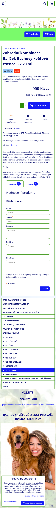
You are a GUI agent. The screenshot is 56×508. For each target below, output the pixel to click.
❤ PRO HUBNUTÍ (10, 358)
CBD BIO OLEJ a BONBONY (14, 324)
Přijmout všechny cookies (32, 503)
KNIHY (5, 386)
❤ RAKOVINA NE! (10, 374)
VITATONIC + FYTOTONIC (13, 329)
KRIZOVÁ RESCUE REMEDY (14, 308)
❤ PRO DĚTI (8, 337)
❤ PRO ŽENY (8, 345)
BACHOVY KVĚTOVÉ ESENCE (14, 300)
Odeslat (45, 289)
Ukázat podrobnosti (10, 502)
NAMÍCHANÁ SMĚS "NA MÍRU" (16, 304)
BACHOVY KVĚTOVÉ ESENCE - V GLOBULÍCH (21, 312)
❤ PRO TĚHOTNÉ (10, 341)
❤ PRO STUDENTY (10, 349)
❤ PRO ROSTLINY (10, 370)
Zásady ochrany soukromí (34, 496)
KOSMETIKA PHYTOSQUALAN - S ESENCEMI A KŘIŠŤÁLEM (27, 378)
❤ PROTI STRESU (10, 366)
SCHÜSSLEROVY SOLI (11, 320)
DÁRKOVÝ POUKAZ (11, 333)
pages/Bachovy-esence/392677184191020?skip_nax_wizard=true (28, 405)
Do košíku (40, 105)
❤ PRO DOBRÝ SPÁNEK (12, 362)
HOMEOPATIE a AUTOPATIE (14, 382)
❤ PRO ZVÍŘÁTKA (10, 353)
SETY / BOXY (8, 316)
